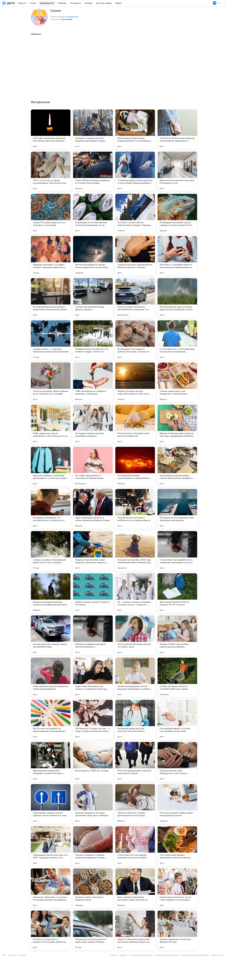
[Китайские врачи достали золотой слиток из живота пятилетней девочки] (135, 719)
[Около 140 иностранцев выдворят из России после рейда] (93, 171)
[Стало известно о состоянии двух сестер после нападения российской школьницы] (177, 340)
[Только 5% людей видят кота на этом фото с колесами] (50, 213)
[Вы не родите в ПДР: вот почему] (93, 761)
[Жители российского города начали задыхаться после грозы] (93, 256)
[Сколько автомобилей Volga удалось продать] (93, 298)
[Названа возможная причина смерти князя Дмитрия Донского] (50, 593)
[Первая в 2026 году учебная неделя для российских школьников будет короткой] (177, 635)
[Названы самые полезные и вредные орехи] (93, 888)
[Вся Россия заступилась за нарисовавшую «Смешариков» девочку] (50, 719)
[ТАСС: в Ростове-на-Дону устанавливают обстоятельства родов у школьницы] (50, 171)
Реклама (22, 955)
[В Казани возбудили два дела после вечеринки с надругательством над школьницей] (93, 635)
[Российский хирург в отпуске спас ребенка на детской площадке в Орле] (177, 719)
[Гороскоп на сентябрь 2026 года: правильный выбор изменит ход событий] (135, 551)
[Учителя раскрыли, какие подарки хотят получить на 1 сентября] (50, 382)
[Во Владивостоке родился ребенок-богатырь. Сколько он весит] (135, 340)
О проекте (113, 955)
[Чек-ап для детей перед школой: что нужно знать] (135, 635)
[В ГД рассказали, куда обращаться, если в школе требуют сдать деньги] (177, 761)
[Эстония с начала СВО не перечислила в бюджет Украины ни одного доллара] (135, 213)
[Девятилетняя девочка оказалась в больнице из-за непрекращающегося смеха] (177, 171)
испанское (72, 16)
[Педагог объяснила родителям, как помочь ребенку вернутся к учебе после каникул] (135, 930)
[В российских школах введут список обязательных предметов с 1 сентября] (177, 466)
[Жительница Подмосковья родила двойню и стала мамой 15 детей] (135, 129)
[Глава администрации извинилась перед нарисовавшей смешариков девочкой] (50, 677)
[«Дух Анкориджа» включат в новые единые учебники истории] (93, 509)
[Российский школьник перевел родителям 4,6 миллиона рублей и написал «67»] (50, 298)
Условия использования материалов (195, 955)
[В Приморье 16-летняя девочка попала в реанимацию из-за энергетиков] (93, 213)
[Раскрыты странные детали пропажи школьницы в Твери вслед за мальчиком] (93, 129)
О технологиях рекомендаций (140, 955)
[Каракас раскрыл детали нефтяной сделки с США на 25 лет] (135, 382)
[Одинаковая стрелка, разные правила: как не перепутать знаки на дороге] (50, 804)
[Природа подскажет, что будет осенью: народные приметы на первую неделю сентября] (50, 256)
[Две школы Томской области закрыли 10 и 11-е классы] (177, 593)
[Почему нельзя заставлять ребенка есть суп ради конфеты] (135, 509)
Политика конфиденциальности (166, 955)
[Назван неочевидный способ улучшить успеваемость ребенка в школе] (135, 677)
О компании (12, 955)
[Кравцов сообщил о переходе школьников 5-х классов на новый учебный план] (50, 466)
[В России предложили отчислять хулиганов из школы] (135, 761)
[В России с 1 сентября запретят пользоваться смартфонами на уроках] (177, 256)
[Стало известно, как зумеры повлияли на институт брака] (135, 846)
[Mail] (4, 3)
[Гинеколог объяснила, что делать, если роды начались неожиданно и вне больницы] (50, 888)
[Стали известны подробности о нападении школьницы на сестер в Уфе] (177, 551)
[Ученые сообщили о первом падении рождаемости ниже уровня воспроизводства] (93, 846)
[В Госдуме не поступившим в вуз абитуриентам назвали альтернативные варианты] (177, 509)
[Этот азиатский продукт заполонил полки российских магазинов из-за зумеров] (177, 846)
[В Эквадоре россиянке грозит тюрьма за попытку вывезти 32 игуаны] (177, 213)
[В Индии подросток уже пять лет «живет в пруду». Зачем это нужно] (93, 340)
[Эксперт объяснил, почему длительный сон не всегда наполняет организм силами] (135, 804)
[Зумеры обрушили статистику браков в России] (177, 930)
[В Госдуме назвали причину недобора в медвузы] (93, 424)
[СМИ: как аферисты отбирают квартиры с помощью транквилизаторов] (93, 382)
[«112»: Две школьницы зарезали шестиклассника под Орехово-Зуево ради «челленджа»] (50, 129)
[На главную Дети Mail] (10, 3)
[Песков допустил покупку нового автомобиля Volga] (50, 635)
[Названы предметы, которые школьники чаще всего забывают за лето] (93, 804)
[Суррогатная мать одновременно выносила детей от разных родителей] (135, 256)
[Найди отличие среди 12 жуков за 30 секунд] (93, 593)
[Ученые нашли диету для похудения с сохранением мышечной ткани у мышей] (177, 382)
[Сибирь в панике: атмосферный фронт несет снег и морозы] (50, 551)
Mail (4, 955)
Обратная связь (217, 955)
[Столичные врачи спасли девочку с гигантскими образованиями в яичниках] (135, 171)
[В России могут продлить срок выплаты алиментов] (135, 424)
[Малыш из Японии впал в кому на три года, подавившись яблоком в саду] (177, 424)
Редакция (123, 955)
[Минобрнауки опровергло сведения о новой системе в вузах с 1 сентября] (50, 761)
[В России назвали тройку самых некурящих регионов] (177, 804)
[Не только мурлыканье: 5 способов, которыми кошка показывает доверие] (93, 466)
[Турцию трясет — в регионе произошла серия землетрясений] (50, 340)
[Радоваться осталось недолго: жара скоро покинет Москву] (93, 930)
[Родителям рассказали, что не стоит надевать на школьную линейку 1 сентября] (177, 888)
